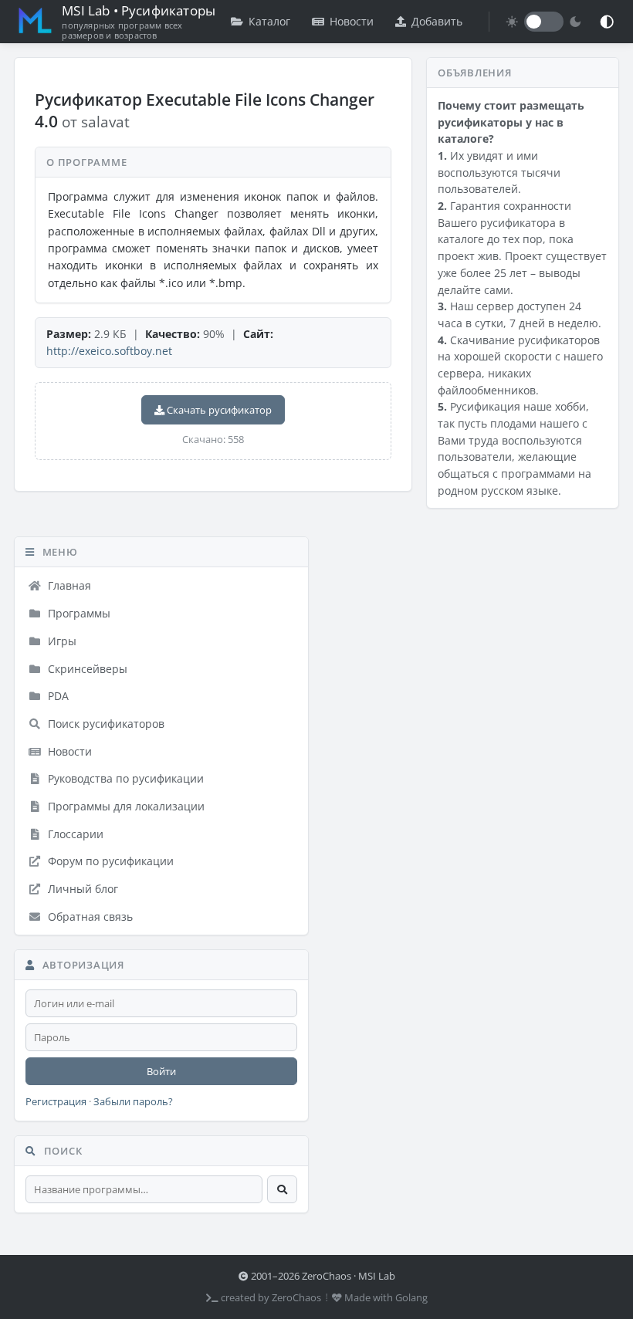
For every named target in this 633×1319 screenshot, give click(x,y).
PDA (57, 695)
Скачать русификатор (218, 410)
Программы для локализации (125, 806)
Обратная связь (89, 916)
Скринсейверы (86, 668)
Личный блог (81, 888)
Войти (161, 1071)
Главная (68, 585)
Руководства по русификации (124, 778)
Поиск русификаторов (104, 723)
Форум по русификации (109, 861)
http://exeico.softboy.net (109, 350)
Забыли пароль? (133, 1101)
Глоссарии (74, 834)
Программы (77, 613)
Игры (60, 641)
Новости (352, 21)
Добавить (436, 21)
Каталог (269, 21)
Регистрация (55, 1101)
